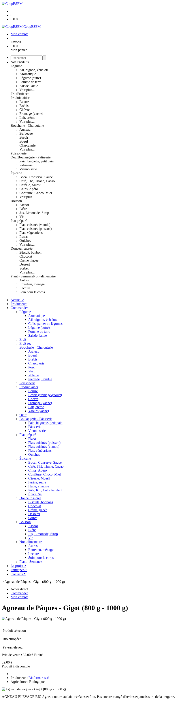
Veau (31, 371)
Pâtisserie (25, 165)
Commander (19, 308)
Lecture (24, 288)
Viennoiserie (28, 169)
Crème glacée (28, 260)
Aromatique (27, 74)
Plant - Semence (22, 276)
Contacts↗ (18, 574)
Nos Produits (20, 62)
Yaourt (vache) (38, 411)
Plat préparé (19, 221)
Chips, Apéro (28, 189)
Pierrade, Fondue (40, 379)
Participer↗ (19, 570)
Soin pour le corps (32, 292)
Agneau (24, 129)
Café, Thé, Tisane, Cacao (37, 181)
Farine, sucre (37, 482)
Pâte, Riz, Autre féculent (45, 490)
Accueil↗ (17, 300)
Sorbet (23, 268)
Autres (24, 280)
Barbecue (26, 133)
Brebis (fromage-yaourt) (45, 395)
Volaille (33, 375)
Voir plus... (27, 90)
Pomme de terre (30, 82)
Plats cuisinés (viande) (34, 225)
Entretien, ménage (32, 284)
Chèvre (24, 109)
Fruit (14, 94)
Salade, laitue (28, 86)
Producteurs (19, 304)
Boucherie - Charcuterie (27, 125)
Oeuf (14, 157)
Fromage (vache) (31, 113)
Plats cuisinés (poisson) (35, 228)
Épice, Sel (35, 494)
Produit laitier (20, 98)
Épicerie (16, 173)
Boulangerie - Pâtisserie (34, 157)
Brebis (23, 106)
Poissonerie (18, 153)
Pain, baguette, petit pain (36, 161)
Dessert (24, 264)
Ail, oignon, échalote (34, 70)
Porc (31, 367)
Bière (23, 209)
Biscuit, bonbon (30, 252)
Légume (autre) (30, 78)
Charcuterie (27, 145)
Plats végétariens (31, 232)
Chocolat (25, 256)
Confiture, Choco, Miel (35, 193)
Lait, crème (27, 117)
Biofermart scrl (38, 678)
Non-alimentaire (44, 276)
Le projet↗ (18, 566)
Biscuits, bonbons (40, 502)
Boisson (16, 201)
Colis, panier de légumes (45, 323)
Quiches (25, 240)
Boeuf (23, 141)
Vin (22, 217)
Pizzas (23, 236)
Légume (16, 66)
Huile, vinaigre (38, 486)
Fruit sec (23, 94)
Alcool (24, 205)
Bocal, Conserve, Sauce (36, 177)
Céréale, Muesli (30, 185)
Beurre (24, 102)
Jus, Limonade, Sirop (34, 213)
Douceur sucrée (21, 248)
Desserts (34, 514)
